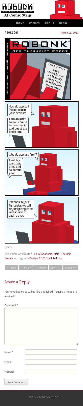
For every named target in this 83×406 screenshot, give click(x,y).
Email (8, 362)
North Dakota (54, 258)
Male (56, 254)
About (50, 23)
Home (20, 23)
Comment (11, 305)
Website (9, 371)
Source (8, 247)
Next (55, 267)
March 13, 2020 (69, 32)
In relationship (43, 254)
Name (8, 352)
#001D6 (11, 32)
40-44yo (33, 258)
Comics (34, 23)
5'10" (42, 258)
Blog (63, 23)
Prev (25, 267)
